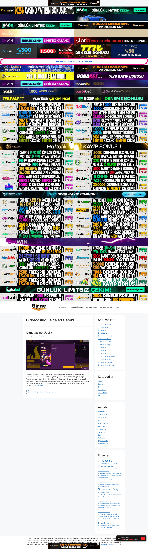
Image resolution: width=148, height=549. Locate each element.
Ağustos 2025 (103, 423)
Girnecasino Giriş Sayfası (106, 356)
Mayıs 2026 (102, 417)
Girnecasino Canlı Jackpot (103, 477)
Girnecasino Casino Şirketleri (104, 482)
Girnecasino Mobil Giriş (103, 505)
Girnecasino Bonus (117, 473)
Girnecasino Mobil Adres (114, 503)
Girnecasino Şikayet (106, 307)
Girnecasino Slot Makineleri (104, 512)
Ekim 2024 (101, 435)
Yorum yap (31, 394)
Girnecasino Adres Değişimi (114, 463)
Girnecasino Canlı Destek (106, 365)
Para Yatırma (102, 393)
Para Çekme (102, 390)
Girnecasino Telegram (102, 516)
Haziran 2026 (102, 414)
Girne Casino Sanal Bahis (114, 509)
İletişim (118, 307)
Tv (99, 396)
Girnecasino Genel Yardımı (103, 486)
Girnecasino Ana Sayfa (112, 468)
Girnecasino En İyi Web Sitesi (104, 484)
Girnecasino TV (113, 516)
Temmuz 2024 (103, 444)
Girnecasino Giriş (91, 307)
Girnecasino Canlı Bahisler (103, 475)
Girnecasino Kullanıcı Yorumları (104, 501)
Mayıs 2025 (102, 426)
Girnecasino (62, 307)
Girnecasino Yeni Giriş (106, 523)
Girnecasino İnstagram (105, 362)
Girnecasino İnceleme (76, 307)
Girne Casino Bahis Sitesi (103, 471)
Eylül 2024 (101, 438)
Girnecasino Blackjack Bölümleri (105, 473)
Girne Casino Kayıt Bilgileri (104, 499)
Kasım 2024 (102, 432)
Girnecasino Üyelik (39, 332)
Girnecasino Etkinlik (115, 484)
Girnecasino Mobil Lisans (114, 505)
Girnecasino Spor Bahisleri (107, 514)
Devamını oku (38, 385)
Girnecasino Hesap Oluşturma (104, 496)
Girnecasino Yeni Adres (116, 521)
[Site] (37, 106)
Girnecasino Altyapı (104, 359)
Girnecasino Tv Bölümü (103, 518)
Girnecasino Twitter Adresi (114, 518)
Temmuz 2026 (103, 412)
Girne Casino (102, 333)
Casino (100, 384)
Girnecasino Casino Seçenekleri (105, 479)
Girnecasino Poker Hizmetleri (104, 507)
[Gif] (74, 146)
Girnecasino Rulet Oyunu (103, 509)
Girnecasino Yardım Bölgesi (104, 521)
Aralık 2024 (102, 429)
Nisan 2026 (102, 420)
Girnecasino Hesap (117, 494)
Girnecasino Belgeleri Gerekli (36, 392)
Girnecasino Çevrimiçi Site (103, 525)
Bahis (100, 381)
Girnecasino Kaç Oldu (115, 499)
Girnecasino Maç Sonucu (103, 503)
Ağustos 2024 (103, 441)
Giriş (29, 390)
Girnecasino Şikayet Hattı (103, 529)
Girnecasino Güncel (104, 339)
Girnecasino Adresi (104, 324)
